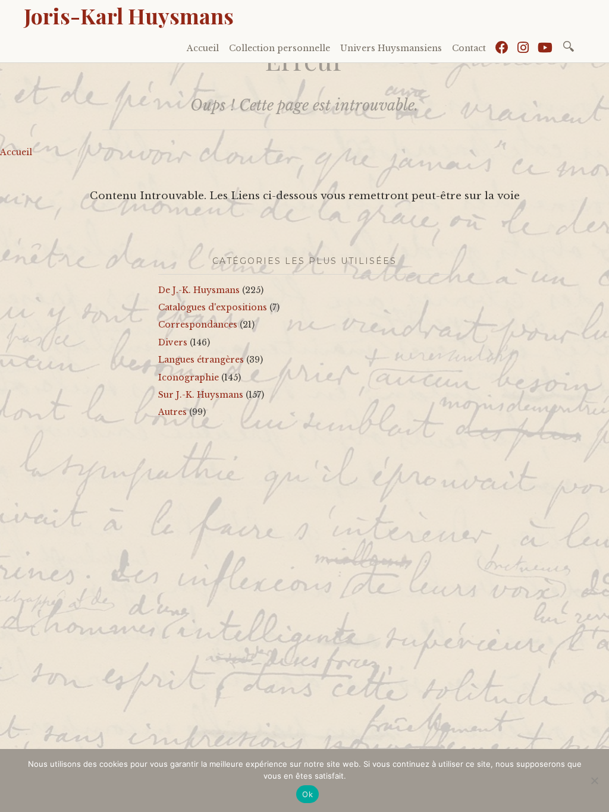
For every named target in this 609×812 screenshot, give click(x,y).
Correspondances (197, 324)
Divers (172, 342)
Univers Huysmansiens (391, 48)
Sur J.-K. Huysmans (200, 394)
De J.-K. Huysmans (199, 290)
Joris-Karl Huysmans (129, 15)
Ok (307, 794)
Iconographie (188, 377)
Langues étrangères (201, 359)
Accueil (203, 48)
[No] (594, 780)
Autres (172, 412)
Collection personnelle (279, 48)
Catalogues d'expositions (212, 307)
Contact (469, 48)
